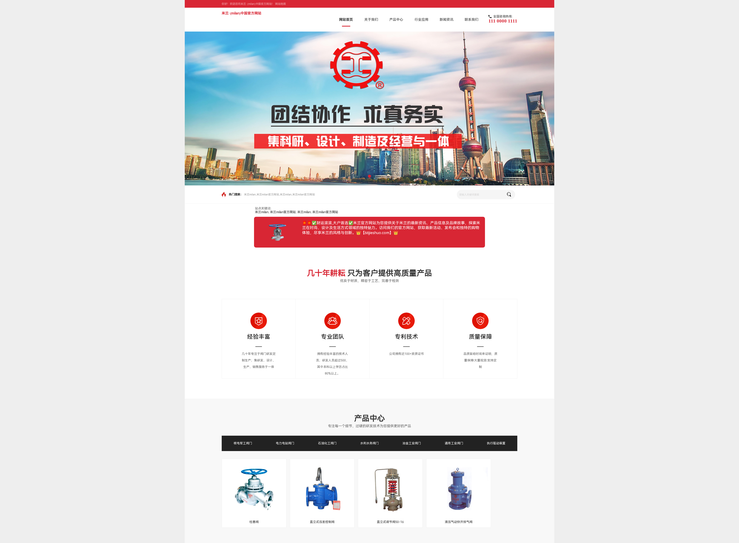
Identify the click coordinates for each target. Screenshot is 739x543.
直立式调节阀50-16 (390, 522)
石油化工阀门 (327, 443)
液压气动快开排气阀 (458, 522)
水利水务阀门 (369, 443)
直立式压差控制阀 (322, 522)
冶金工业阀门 (411, 443)
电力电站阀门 (285, 443)
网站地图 (280, 3)
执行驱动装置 (496, 443)
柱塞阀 (254, 522)
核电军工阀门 (243, 443)
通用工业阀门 (454, 443)
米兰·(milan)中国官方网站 (241, 13)
